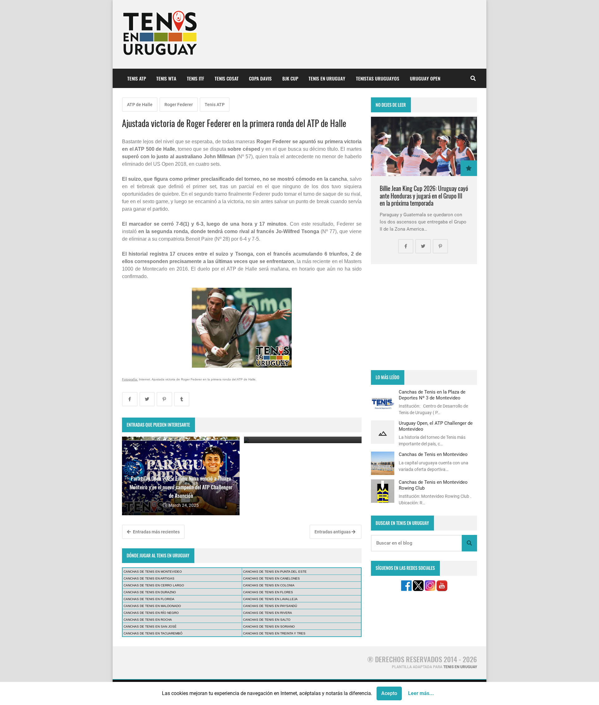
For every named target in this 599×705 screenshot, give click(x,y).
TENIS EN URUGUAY (327, 78)
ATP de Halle (140, 104)
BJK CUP (290, 78)
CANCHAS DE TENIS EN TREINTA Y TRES (274, 633)
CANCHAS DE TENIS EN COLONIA (269, 585)
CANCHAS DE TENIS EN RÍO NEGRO (151, 612)
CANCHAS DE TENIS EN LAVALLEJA (270, 599)
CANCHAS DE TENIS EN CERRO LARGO (154, 585)
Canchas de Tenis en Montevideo (433, 454)
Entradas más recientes (156, 531)
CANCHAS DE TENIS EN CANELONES (271, 578)
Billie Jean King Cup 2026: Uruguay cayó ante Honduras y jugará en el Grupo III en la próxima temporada (424, 196)
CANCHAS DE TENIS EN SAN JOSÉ (150, 626)
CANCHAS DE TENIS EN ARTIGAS (149, 578)
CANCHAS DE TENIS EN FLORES (268, 592)
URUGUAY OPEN (425, 78)
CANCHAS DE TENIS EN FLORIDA (149, 599)
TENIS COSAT (227, 78)
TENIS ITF (195, 78)
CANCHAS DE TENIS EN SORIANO (269, 626)
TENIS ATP (136, 78)
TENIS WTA (166, 78)
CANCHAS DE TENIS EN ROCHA (148, 619)
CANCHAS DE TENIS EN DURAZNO (150, 592)
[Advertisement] (424, 317)
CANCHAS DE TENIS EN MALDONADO (152, 606)
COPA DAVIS (260, 78)
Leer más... (421, 693)
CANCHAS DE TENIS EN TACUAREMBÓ (153, 633)
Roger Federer (178, 104)
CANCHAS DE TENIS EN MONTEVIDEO (153, 571)
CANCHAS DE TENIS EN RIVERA (267, 612)
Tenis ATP (215, 104)
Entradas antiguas (333, 531)
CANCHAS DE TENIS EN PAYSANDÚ (270, 606)
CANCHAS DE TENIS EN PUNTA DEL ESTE (275, 571)
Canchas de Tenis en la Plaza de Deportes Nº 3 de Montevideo (432, 394)
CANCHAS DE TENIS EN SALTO (266, 619)
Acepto (389, 693)
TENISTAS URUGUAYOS (377, 78)
